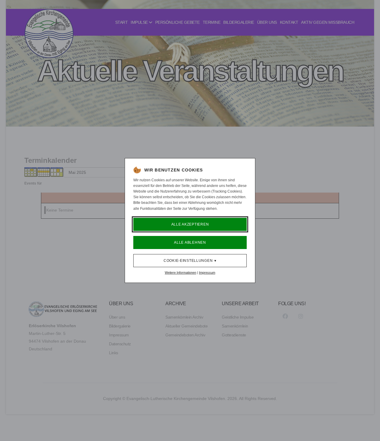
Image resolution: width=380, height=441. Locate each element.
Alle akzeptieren (190, 224)
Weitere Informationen (180, 272)
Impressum (207, 272)
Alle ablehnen (190, 242)
